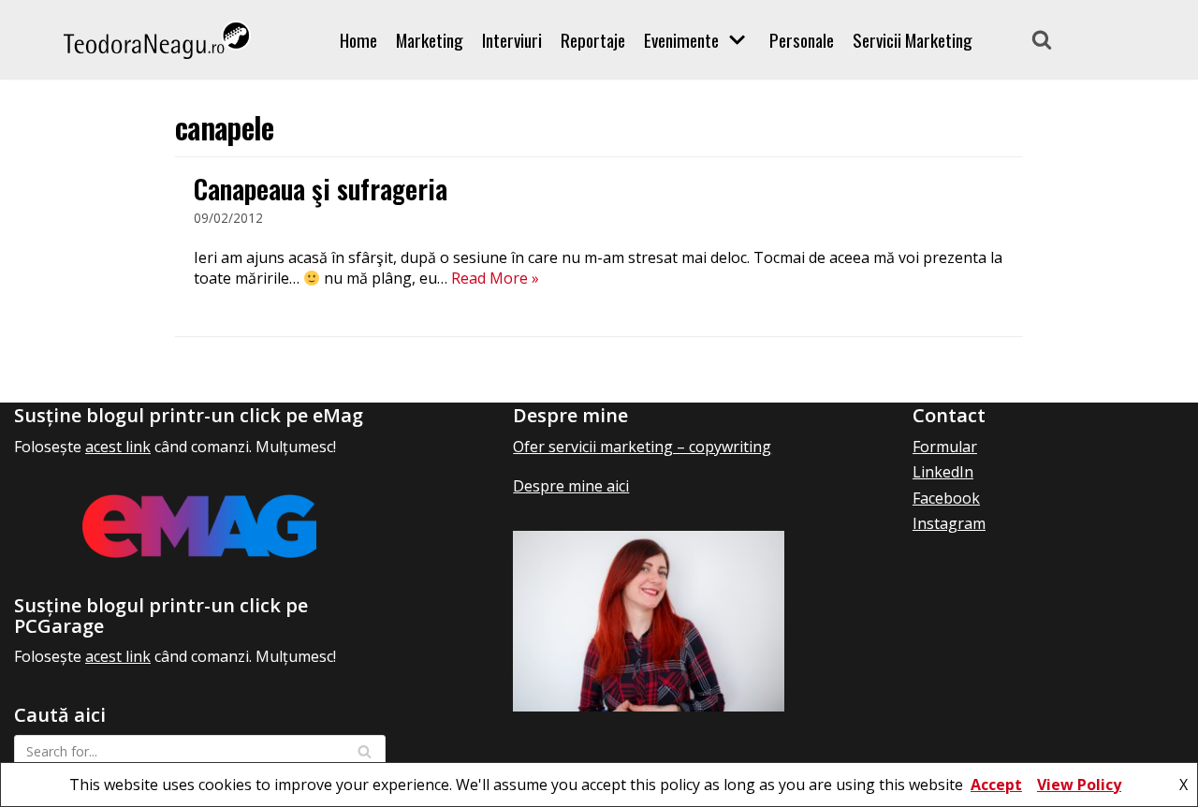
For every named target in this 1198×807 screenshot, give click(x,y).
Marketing (429, 40)
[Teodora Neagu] (157, 40)
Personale (801, 40)
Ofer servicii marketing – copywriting (642, 446)
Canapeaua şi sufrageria (320, 188)
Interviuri (512, 40)
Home (358, 40)
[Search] (1041, 39)
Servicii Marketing (912, 40)
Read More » (495, 278)
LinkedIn (943, 472)
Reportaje (593, 40)
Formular (945, 446)
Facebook (946, 498)
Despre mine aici (571, 486)
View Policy (1079, 784)
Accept (996, 784)
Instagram (949, 523)
